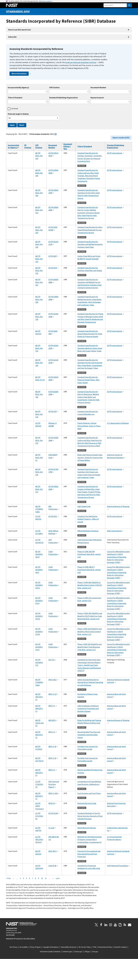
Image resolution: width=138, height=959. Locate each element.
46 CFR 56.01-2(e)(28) (39, 193)
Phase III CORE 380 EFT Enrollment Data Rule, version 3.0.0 (89, 570)
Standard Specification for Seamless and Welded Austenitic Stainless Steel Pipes (90, 244)
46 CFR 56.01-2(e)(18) (39, 394)
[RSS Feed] (124, 924)
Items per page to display (18, 114)
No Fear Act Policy (85, 947)
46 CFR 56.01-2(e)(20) (39, 299)
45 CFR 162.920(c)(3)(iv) (39, 585)
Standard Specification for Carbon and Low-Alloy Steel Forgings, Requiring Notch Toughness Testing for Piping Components (88, 175)
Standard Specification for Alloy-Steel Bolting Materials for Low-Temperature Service (90, 230)
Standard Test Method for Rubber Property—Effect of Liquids (88, 519)
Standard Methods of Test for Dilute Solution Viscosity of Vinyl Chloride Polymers (90, 816)
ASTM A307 (52, 256)
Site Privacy (13, 947)
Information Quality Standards (50, 952)
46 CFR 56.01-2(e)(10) (39, 472)
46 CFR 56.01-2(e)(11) (39, 489)
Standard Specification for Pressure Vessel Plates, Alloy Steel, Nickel (88, 380)
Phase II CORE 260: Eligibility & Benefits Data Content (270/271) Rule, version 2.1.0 (89, 585)
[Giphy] (120, 924)
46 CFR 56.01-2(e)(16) (39, 363)
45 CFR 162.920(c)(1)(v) (39, 647)
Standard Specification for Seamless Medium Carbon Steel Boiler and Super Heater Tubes (89, 348)
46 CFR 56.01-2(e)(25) (39, 230)
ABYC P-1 (51, 706)
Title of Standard (15, 98)
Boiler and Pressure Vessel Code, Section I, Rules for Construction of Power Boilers (90, 457)
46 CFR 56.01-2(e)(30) (39, 156)
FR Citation (27, 146)
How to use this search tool (19, 30)
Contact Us (19, 938)
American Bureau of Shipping (118, 506)
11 (46, 878)
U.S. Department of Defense (118, 423)
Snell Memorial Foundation (117, 865)
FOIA (94, 947)
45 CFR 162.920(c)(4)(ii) (39, 554)
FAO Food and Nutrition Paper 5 (53, 784)
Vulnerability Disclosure (69, 947)
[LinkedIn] (106, 924)
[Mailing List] (129, 924)
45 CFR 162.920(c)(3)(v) (39, 601)
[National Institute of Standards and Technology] (21, 924)
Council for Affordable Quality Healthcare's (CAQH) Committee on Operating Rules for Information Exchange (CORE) (118, 557)
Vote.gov (95, 952)
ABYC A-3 (51, 732)
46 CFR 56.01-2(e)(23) (39, 259)
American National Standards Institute (80, 62)
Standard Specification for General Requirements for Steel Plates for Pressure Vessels (89, 334)
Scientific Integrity (120, 947)
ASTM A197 (52, 411)
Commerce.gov (67, 952)
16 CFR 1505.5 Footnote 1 (39, 806)
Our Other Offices (29, 938)
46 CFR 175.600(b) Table (39, 509)
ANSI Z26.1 (52, 679)
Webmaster (9, 938)
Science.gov (78, 952)
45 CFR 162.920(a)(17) (39, 662)
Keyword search (97, 98)
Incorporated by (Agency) (13, 146)
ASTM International (114, 153)
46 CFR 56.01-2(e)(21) (39, 282)
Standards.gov (18, 12)
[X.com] (96, 924)
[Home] (12, 5)
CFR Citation (54, 88)
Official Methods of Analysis (87, 531)
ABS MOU (52, 720)
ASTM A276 (52, 268)
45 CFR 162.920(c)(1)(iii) (39, 631)
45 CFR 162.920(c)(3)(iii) (39, 616)
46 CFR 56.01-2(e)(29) (39, 173)
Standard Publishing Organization (63, 98)
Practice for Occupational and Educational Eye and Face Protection (88, 854)
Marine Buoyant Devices (86, 828)
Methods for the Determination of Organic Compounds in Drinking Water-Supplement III (89, 839)
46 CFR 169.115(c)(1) (39, 697)
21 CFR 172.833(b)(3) (39, 784)
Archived (14, 108)
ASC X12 (51, 660)
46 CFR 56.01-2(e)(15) (39, 348)
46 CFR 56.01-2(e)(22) (39, 271)
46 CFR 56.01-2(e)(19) (39, 317)
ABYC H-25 (52, 746)
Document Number (98, 88)
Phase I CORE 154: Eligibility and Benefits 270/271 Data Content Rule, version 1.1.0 (89, 631)
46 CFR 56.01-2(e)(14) (39, 414)
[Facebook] (101, 924)
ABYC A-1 (51, 770)
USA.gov (87, 952)
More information (19, 73)
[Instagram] (110, 924)
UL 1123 (51, 828)
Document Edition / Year (68, 146)
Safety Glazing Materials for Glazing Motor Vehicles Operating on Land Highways (90, 682)
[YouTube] (115, 924)
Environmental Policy (105, 947)
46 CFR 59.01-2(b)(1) (39, 457)
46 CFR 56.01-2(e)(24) (39, 244)
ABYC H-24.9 (52, 793)
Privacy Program (35, 947)
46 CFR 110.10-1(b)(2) (39, 723)
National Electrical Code (86, 803)
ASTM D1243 (53, 813)
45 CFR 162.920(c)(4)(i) (39, 570)
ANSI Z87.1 (52, 851)
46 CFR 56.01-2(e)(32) (39, 210)
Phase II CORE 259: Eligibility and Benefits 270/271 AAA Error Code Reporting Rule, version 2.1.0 (89, 616)
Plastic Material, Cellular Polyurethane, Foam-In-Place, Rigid (89, 426)
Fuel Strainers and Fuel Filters (89, 793)
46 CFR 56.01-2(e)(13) (39, 440)
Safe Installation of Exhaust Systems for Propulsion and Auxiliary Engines (88, 708)
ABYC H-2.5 (52, 694)
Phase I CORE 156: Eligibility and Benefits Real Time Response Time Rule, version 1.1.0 (89, 647)
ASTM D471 (52, 516)
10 (42, 878)
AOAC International (114, 531)
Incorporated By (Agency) (18, 88)
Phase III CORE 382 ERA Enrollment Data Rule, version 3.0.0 (89, 554)
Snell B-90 (52, 865)
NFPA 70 (51, 803)
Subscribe (12, 37)
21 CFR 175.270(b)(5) (39, 816)
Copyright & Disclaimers (51, 947)
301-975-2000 (10, 935)
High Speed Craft (83, 506)
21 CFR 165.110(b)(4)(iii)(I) (39, 839)
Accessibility (24, 947)
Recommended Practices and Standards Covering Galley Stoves (88, 735)
